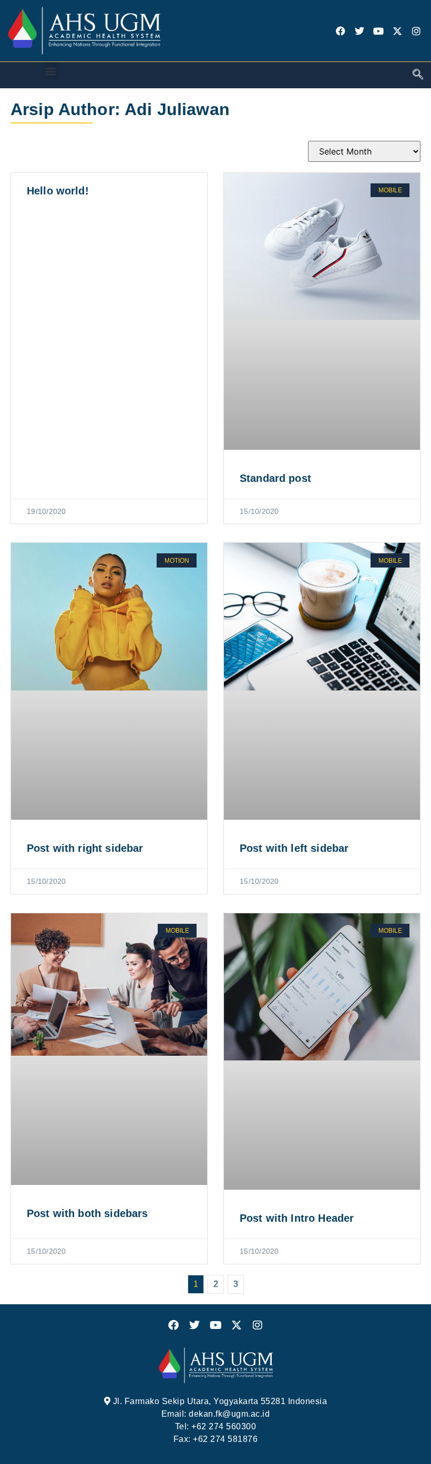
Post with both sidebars (87, 1213)
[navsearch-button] (417, 75)
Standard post (275, 478)
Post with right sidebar (85, 848)
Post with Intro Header (297, 1218)
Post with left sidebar (294, 848)
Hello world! (58, 191)
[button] (50, 70)
